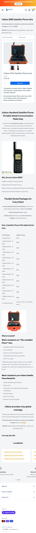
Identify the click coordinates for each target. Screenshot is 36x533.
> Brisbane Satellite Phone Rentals (13, 455)
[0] (33, 10)
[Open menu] (2, 10)
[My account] (29, 10)
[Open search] (26, 10)
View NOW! (18, 4)
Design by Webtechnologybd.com (10, 529)
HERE (16, 26)
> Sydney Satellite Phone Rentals (13, 452)
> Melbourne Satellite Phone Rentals (14, 458)
